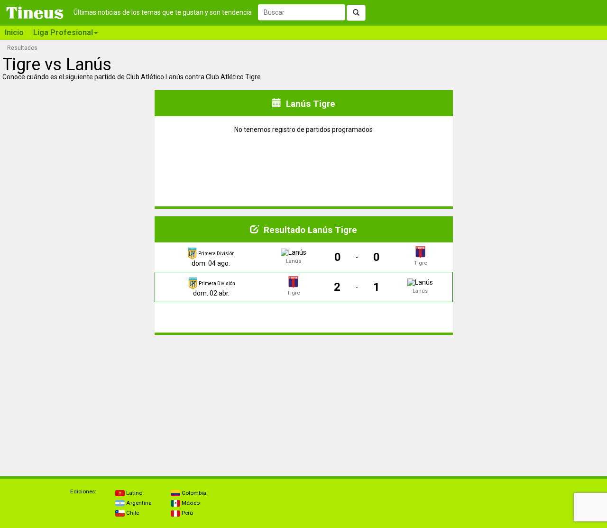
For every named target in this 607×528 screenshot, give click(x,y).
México (190, 503)
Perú (186, 512)
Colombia (193, 493)
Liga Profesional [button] (63, 32)
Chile (132, 512)
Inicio (14, 32)
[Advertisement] (78, 402)
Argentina (138, 503)
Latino (133, 493)
